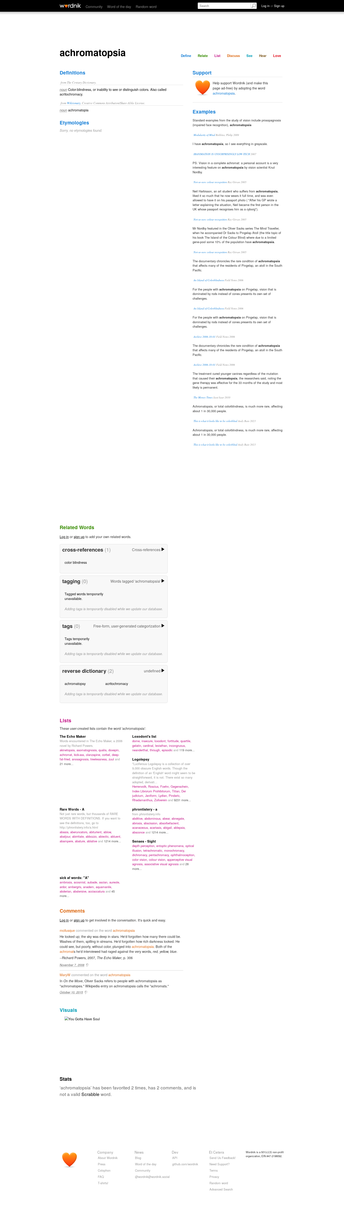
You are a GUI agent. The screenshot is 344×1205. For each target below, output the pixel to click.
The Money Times (203, 397)
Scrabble (90, 1094)
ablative (92, 841)
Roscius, (154, 786)
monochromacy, (174, 850)
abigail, (168, 827)
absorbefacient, (169, 823)
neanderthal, (141, 750)
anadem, (89, 887)
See (249, 55)
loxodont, (161, 741)
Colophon (104, 1170)
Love (277, 55)
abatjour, (66, 836)
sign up (79, 536)
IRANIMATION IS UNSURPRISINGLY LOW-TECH (222, 154)
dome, (137, 741)
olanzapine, (94, 754)
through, (156, 750)
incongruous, (177, 745)
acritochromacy (116, 683)
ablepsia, (180, 827)
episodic (167, 750)
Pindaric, (174, 795)
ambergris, (75, 887)
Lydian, (163, 795)
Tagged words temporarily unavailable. (84, 596)
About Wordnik (107, 1157)
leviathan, (162, 745)
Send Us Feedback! (222, 1157)
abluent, (115, 836)
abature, (81, 841)
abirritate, (79, 836)
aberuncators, (79, 832)
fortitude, (174, 741)
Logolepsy (140, 759)
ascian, (104, 882)
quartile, (185, 741)
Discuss (233, 55)
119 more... (187, 750)
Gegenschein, (180, 786)
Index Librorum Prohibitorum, (152, 791)
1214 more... (112, 841)
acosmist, (80, 882)
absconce (139, 832)
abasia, (65, 832)
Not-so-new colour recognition (210, 182)
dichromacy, (140, 855)
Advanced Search (221, 1189)
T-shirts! (103, 1183)
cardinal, (149, 745)
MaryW (65, 974)
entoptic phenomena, (170, 846)
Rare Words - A (72, 809)
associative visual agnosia (161, 864)
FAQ (101, 1176)
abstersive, (80, 891)
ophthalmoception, (183, 855)
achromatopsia (224, 93)
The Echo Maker (73, 736)
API (174, 1157)
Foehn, (165, 786)
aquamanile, (104, 887)
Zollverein (161, 800)
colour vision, (158, 859)
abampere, (67, 841)
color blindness (76, 562)
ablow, (107, 832)
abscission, (151, 823)
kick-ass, (80, 754)
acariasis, (156, 827)
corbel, (107, 754)
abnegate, (178, 818)
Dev (175, 1152)
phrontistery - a (144, 809)
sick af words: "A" (74, 877)
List (217, 55)
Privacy (214, 1176)
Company (105, 1152)
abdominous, (153, 818)
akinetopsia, (68, 750)
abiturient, (96, 832)
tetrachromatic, (153, 850)
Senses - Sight (144, 841)
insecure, (148, 741)
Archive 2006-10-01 (205, 336)
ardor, (64, 887)
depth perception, (144, 846)
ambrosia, (67, 882)
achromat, (67, 754)
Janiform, (151, 795)
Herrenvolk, (140, 786)
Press (101, 1164)
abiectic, (104, 836)
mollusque (67, 930)
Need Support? (219, 1164)
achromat (67, 951)
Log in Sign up (272, 6)
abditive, (138, 818)
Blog (138, 1157)
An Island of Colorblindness (209, 280)
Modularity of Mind (204, 135)
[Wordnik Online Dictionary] (70, 6)
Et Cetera (216, 1152)
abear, (167, 818)
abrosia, (138, 823)
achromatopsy (75, 683)
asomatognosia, (88, 750)
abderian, (66, 891)
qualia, (103, 750)
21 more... (66, 764)
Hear (263, 55)
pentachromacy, (160, 855)
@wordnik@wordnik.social (152, 1176)
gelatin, (137, 745)
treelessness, (99, 759)
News (139, 1152)
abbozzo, (92, 836)
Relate (203, 55)
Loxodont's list (144, 736)
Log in (64, 536)
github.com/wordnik (185, 1164)
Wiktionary (74, 103)
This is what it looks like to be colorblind (215, 421)
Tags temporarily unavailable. (77, 641)
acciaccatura (97, 891)
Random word (146, 6)
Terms (213, 1170)
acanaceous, (141, 827)
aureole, (114, 882)
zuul (112, 759)
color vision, (140, 859)
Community (94, 6)
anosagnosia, (81, 759)
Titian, (176, 791)
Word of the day (119, 6)
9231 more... (182, 800)
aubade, (93, 882)
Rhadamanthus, (143, 800)
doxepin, (114, 750)
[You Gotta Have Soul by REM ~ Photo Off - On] (82, 1018)
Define (186, 55)
